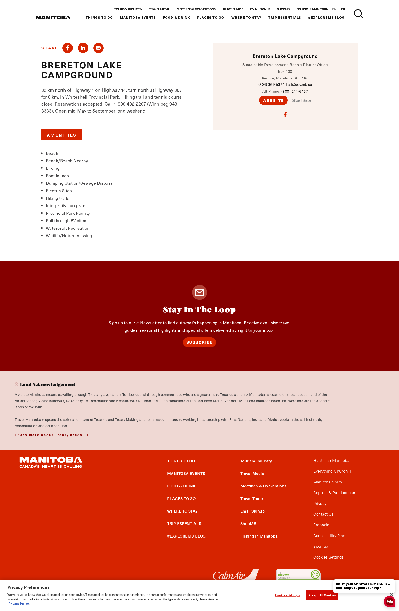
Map (296, 100)
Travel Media (159, 9)
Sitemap (320, 546)
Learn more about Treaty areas (48, 434)
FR (343, 9)
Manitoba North (327, 482)
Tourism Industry (128, 9)
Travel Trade (233, 9)
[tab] (61, 134)
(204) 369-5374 (271, 84)
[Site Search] (358, 13)
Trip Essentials (284, 17)
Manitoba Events (138, 17)
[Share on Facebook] (67, 48)
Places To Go (210, 17)
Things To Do (99, 17)
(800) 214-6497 (294, 91)
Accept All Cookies (322, 595)
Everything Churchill (332, 471)
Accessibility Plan (329, 535)
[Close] (392, 595)
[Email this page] (98, 48)
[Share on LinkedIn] (83, 48)
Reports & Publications (334, 492)
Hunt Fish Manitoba (331, 460)
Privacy (319, 503)
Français (321, 524)
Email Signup (260, 9)
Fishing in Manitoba (312, 9)
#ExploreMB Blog (326, 17)
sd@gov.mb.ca (300, 84)
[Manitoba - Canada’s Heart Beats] (53, 17)
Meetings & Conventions (196, 9)
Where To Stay (246, 17)
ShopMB (283, 9)
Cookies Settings (287, 595)
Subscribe (199, 342)
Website (273, 100)
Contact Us (323, 514)
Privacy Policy (19, 603)
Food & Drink (176, 17)
